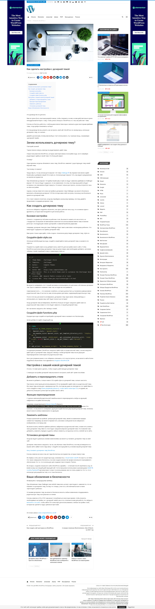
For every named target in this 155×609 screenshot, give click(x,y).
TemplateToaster (105, 221)
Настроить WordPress (33, 65)
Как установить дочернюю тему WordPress (41, 450)
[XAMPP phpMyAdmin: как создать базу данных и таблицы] (113, 132)
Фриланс (102, 318)
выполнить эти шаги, (33, 502)
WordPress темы (105, 225)
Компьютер (103, 272)
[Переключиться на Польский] (73, 2)
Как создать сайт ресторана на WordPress (40, 528)
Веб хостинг (103, 240)
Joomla (102, 200)
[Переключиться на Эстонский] (58, 2)
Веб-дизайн (103, 243)
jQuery (56, 17)
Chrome (33, 17)
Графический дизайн (103, 92)
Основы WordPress (105, 290)
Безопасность (104, 234)
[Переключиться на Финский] (61, 2)
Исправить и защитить (107, 265)
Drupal (102, 181)
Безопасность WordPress (107, 237)
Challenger (64, 173)
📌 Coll (102, 322)
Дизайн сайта (104, 253)
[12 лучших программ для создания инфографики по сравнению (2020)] (113, 102)
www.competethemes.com (46, 513)
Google (102, 187)
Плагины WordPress (106, 293)
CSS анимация (104, 178)
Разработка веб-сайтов (107, 303)
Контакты (50, 2)
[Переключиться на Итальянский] (70, 2)
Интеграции (103, 259)
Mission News (50, 404)
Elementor (41, 17)
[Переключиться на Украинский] (85, 2)
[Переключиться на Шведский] (82, 2)
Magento (102, 209)
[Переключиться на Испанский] (79, 2)
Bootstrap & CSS (104, 168)
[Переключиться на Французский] (64, 2)
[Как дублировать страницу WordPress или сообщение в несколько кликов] (60, 550)
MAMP (90, 468)
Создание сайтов (105, 309)
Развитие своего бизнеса (107, 297)
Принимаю (122, 607)
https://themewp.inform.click (109, 588)
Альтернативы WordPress (107, 228)
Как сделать (104, 268)
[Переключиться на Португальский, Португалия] (76, 2)
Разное (77, 17)
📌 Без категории (102, 122)
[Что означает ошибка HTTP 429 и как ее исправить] (113, 44)
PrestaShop (103, 215)
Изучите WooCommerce (107, 256)
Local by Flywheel (32, 470)
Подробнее (131, 607)
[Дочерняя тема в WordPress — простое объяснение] (39, 550)
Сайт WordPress (104, 306)
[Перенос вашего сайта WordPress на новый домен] (81, 550)
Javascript (49, 17)
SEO (101, 218)
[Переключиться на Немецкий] (67, 2)
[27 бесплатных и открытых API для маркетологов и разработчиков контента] (113, 73)
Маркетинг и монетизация (108, 281)
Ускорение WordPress (106, 315)
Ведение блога (104, 247)
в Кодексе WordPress (61, 360)
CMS (101, 175)
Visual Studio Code (71, 458)
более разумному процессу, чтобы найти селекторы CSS (59, 388)
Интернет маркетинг (106, 262)
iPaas (101, 193)
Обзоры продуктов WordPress (109, 287)
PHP (61, 17)
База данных (69, 17)
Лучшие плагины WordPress (108, 275)
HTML (101, 190)
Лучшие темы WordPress (107, 278)
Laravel (102, 206)
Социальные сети (105, 312)
